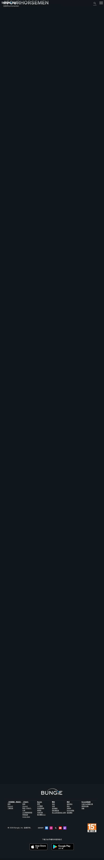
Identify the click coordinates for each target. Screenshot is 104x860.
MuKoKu (32, 513)
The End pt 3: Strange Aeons (14, 233)
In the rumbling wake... (12, 622)
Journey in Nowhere (11, 744)
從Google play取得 (63, 846)
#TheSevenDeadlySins (55, 506)
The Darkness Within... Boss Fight (16, 437)
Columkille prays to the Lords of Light (18, 767)
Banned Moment (35, 537)
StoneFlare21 (34, 751)
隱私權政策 (55, 810)
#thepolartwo (56, 622)
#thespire (61, 203)
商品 (68, 806)
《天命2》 (8, 14)
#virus (23, 180)
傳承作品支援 (10, 50)
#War (41, 575)
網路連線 (8, 30)
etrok (5, 439)
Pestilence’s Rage (10, 315)
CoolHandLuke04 (35, 728)
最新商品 (69, 804)
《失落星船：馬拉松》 (15, 802)
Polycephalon (34, 240)
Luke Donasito (35, 629)
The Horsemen (9, 344)
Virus (5, 182)
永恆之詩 (8, 32)
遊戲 (6, 23)
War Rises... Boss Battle (12, 575)
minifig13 (32, 352)
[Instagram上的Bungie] (51, 827)
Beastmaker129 (35, 187)
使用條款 (55, 808)
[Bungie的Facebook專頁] (46, 827)
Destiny (9, 3)
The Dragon (33, 375)
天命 (6, 57)
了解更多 (10, 808)
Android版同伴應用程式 (13, 43)
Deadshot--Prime (35, 269)
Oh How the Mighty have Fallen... (16, 674)
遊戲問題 (8, 34)
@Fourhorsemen (9, 651)
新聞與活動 (85, 806)
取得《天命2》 (27, 808)
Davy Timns (33, 606)
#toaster (47, 575)
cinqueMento (34, 322)
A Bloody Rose (9, 552)
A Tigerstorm (34, 659)
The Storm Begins (10, 529)
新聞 (9, 804)
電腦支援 (8, 46)
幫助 (6, 25)
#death (33, 697)
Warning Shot (8, 391)
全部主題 (8, 12)
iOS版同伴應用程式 (12, 41)
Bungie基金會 (86, 802)
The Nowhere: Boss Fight (13, 697)
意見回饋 (8, 16)
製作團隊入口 (41, 815)
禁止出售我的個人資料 (59, 813)
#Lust (62, 437)
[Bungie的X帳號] (55, 827)
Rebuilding (7, 460)
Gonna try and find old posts (14, 203)
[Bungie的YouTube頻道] (60, 827)
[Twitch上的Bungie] (64, 827)
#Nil (46, 233)
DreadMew (33, 210)
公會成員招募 (10, 55)
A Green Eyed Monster (12, 506)
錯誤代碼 (8, 28)
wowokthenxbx (9, 416)
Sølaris (32, 705)
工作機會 (40, 806)
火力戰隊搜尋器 (27, 812)
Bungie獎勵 (70, 810)
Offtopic (17, 180)
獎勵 (6, 18)
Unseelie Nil (8, 235)
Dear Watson (8, 367)
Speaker (32, 560)
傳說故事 (8, 21)
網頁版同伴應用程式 (12, 39)
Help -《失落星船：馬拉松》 (15, 62)
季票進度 (25, 815)
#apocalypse (44, 506)
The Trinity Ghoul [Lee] (12, 653)
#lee (25, 651)
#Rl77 (43, 744)
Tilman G (32, 490)
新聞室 (39, 810)
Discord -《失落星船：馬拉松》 (16, 64)
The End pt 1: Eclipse (11, 262)
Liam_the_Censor (34, 467)
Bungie (39, 802)
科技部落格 (40, 808)
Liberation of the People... (13, 599)
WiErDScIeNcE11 (9, 508)
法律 (53, 806)
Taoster (6, 577)
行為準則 (7, 67)
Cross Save (26, 817)
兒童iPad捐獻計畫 (87, 804)
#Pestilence (30, 180)
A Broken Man (8, 483)
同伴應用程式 (10, 53)
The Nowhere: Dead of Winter (15, 721)
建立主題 (8, 168)
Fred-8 (6, 769)
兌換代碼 (40, 812)
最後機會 (69, 813)
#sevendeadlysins (51, 367)
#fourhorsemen (40, 180)
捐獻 (83, 808)
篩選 (14, 168)
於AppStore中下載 (40, 846)
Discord (10, 806)
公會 (23, 810)
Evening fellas (8, 180)
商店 (68, 802)
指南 (53, 804)
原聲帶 (69, 808)
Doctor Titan (34, 444)
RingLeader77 (8, 746)
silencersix (33, 774)
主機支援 (8, 48)
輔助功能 (8, 37)
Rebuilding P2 (8, 414)
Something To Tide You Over (14, 292)
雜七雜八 (8, 59)
